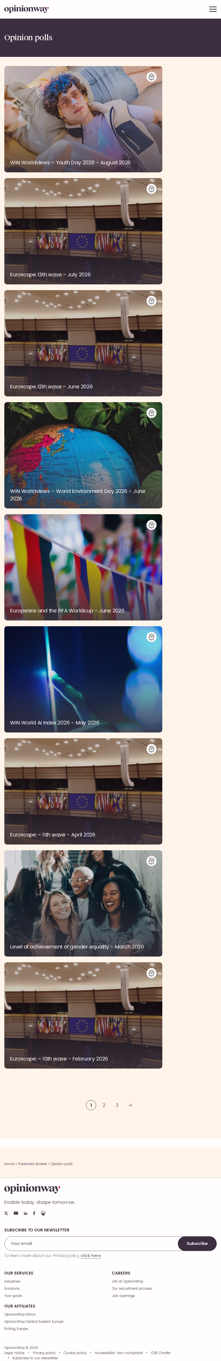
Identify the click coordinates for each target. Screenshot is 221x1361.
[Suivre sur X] (6, 1213)
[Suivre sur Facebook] (34, 1213)
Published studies (32, 1164)
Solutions (12, 1289)
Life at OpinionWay (127, 1281)
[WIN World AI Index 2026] (83, 679)
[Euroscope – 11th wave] (83, 791)
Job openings (123, 1296)
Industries (12, 1281)
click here (91, 1255)
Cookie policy (75, 1353)
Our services (18, 1273)
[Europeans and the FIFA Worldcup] (83, 567)
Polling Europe (16, 1329)
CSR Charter (161, 1353)
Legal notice (14, 1353)
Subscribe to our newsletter (35, 1358)
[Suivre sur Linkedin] (25, 1213)
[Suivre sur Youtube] (16, 1213)
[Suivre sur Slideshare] (43, 1213)
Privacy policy (44, 1353)
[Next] (130, 1105)
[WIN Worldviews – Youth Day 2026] (83, 119)
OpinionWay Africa (19, 1314)
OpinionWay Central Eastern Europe (33, 1322)
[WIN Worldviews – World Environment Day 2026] (83, 455)
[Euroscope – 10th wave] (83, 1015)
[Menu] (213, 9)
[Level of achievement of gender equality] (83, 903)
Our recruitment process (132, 1289)
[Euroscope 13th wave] (83, 231)
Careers (121, 1273)
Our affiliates (19, 1306)
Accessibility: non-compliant (119, 1353)
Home (9, 1164)
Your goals (13, 1296)
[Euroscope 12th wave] (83, 343)
